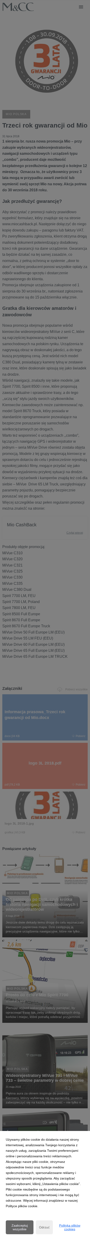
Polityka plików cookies (69, 1227)
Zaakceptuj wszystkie (20, 1227)
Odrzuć (44, 1227)
